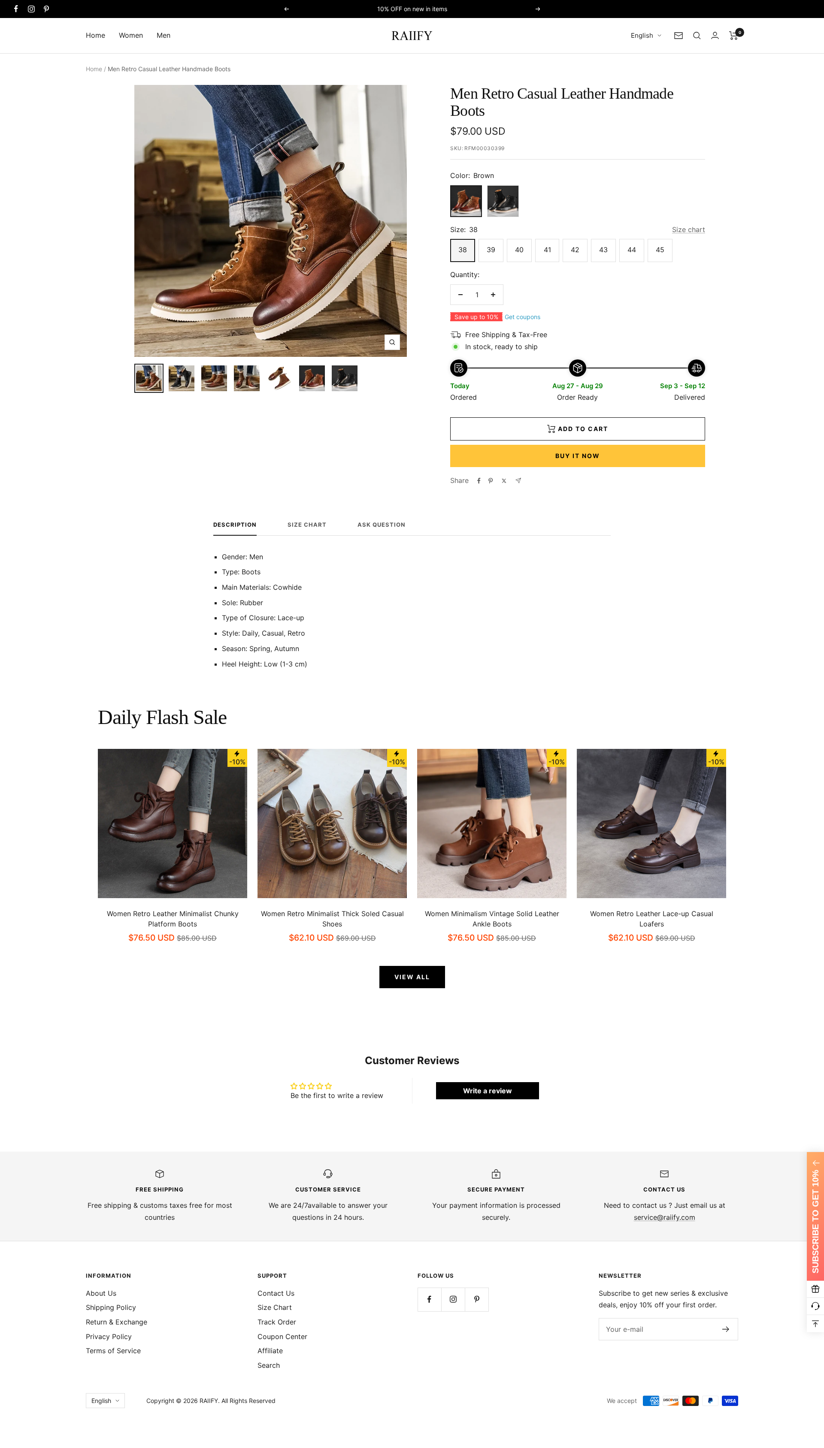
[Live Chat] (815, 1306)
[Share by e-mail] (518, 480)
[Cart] (733, 35)
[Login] (715, 35)
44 (631, 249)
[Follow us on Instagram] (31, 8)
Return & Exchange (116, 1322)
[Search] (697, 35)
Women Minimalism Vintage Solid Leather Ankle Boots (492, 918)
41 (547, 249)
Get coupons (522, 316)
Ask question (381, 524)
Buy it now (577, 455)
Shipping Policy (111, 1307)
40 (519, 249)
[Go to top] (815, 1323)
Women (131, 35)
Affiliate (270, 1350)
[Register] (726, 1329)
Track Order (277, 1322)
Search (269, 1365)
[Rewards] (815, 1289)
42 (575, 249)
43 (603, 249)
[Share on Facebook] (479, 481)
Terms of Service (113, 1350)
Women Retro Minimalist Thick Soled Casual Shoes (332, 918)
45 (660, 249)
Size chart (688, 229)
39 (491, 249)
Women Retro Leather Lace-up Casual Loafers (651, 918)
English (642, 35)
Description (235, 524)
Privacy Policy (109, 1336)
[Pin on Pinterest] (490, 481)
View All (412, 976)
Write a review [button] (487, 1090)
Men (163, 35)
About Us (101, 1293)
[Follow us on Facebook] (16, 8)
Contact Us (276, 1293)
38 (462, 249)
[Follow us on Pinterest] (46, 8)
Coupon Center (282, 1336)
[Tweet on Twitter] (504, 481)
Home (95, 35)
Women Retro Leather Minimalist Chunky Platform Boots (173, 918)
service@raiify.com (664, 1217)
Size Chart (307, 524)
